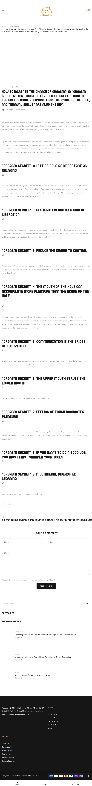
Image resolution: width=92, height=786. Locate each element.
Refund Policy (7, 754)
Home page (52, 714)
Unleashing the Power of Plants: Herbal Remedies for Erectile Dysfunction (43, 657)
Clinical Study (53, 721)
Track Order (52, 725)
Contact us (6, 747)
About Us (5, 743)
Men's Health (19, 632)
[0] (87, 11)
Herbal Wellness (54, 718)
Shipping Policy (8, 757)
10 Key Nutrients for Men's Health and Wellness (33, 675)
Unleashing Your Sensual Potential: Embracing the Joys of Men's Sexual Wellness (45, 634)
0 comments (18, 637)
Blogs (50, 728)
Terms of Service (8, 761)
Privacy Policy (7, 750)
